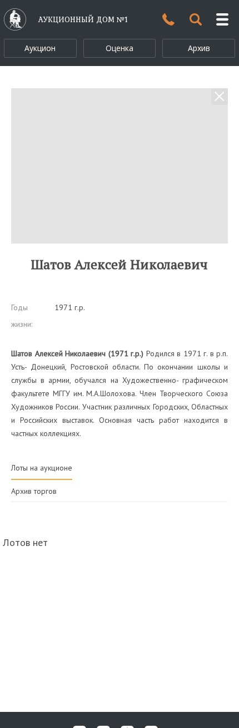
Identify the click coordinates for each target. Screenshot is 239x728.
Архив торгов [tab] (34, 491)
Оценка (119, 48)
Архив (199, 48)
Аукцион (40, 48)
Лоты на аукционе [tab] (41, 468)
